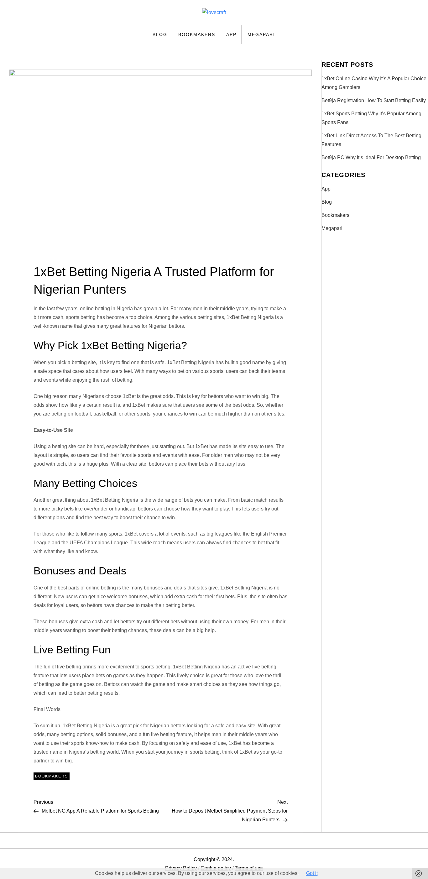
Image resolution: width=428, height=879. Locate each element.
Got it (312, 873)
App (231, 34)
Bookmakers (196, 34)
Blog (160, 34)
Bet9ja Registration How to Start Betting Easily (373, 100)
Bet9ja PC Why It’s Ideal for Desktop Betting (371, 157)
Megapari (261, 34)
